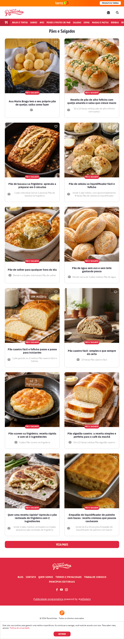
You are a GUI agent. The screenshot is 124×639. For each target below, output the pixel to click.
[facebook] (57, 589)
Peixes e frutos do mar (59, 22)
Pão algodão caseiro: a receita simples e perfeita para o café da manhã (91, 435)
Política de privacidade (19, 628)
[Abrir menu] (108, 13)
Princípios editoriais (62, 581)
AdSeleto (85, 599)
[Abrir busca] (117, 13)
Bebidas (115, 22)
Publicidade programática (48, 599)
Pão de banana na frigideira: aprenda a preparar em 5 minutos (32, 185)
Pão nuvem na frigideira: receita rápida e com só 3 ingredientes (32, 435)
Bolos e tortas (20, 22)
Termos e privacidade (69, 577)
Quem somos (45, 577)
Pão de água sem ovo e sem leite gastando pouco (92, 269)
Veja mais (62, 544)
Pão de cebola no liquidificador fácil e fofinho (92, 185)
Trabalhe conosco (95, 577)
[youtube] (61, 590)
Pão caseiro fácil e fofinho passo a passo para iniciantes (32, 351)
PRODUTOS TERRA (110, 3)
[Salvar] (56, 42)
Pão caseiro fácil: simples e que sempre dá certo (92, 352)
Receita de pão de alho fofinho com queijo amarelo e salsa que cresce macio (91, 101)
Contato (31, 577)
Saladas (77, 22)
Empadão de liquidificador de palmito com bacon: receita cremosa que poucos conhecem (92, 518)
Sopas (87, 22)
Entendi (62, 634)
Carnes (33, 22)
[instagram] (66, 589)
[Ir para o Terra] (62, 3)
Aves (42, 22)
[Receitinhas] (14, 12)
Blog (20, 577)
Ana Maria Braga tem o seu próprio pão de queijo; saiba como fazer (32, 103)
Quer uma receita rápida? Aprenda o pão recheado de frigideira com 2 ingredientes (32, 518)
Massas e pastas (100, 22)
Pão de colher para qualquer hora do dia (32, 269)
